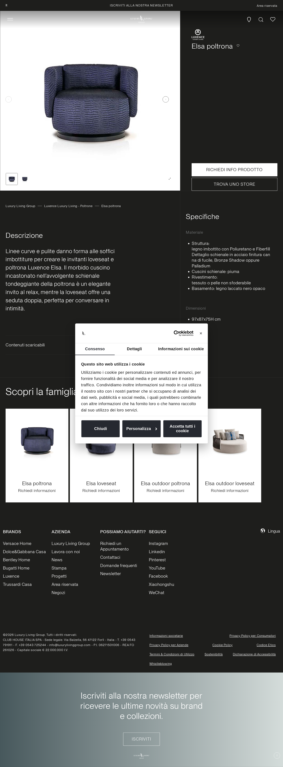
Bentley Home (16, 559)
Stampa (59, 568)
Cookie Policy (222, 645)
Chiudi (100, 428)
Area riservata (65, 584)
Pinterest (157, 559)
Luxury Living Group (20, 206)
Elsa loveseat (101, 483)
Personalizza (138, 428)
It (6, 5)
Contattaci (110, 557)
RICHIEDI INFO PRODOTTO (234, 169)
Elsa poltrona (37, 483)
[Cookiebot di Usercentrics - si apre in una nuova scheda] (180, 333)
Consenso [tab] (95, 349)
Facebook (158, 576)
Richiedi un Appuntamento (114, 546)
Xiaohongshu (161, 584)
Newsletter (110, 573)
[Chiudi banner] (201, 333)
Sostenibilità (214, 654)
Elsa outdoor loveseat (230, 483)
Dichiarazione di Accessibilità (254, 654)
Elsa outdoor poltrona (165, 483)
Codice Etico (266, 645)
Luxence (11, 576)
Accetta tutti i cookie (182, 428)
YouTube (157, 568)
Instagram (158, 543)
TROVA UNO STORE (234, 184)
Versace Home (17, 543)
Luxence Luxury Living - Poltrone (68, 206)
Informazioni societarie (166, 635)
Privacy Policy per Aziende (168, 645)
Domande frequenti (118, 565)
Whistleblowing (160, 663)
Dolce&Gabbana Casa (24, 551)
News (57, 559)
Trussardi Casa (17, 584)
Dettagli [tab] (134, 349)
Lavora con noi (66, 551)
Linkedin (157, 551)
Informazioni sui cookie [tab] (181, 349)
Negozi (58, 592)
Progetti (59, 576)
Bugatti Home (16, 568)
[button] (10, 19)
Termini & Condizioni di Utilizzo (171, 654)
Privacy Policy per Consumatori (252, 635)
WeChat (156, 592)
